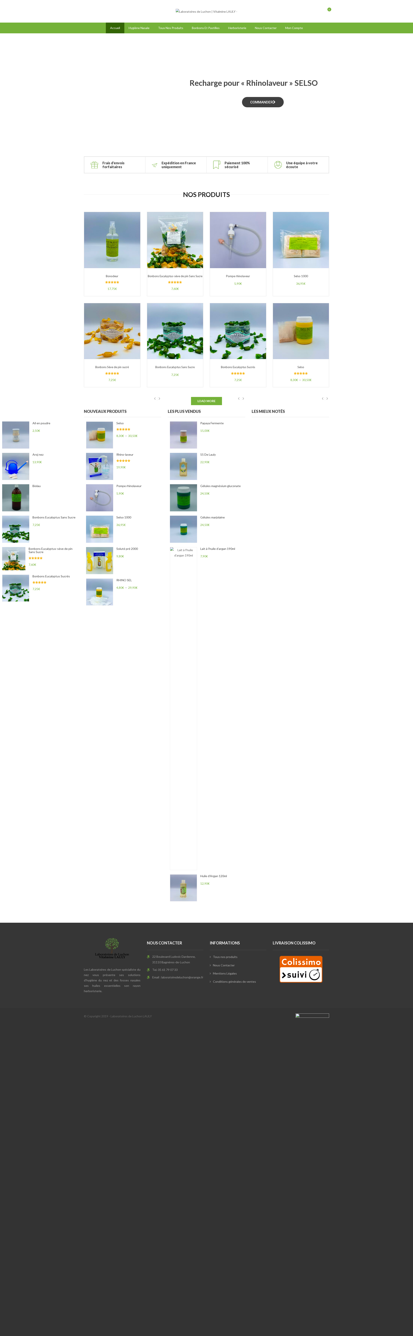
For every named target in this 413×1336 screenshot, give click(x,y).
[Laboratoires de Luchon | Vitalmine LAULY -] (206, 11)
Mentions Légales (225, 973)
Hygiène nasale (139, 28)
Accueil (115, 28)
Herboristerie (237, 28)
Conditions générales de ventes (234, 981)
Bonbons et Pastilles (206, 28)
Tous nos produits (170, 28)
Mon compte (294, 28)
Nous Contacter (266, 28)
